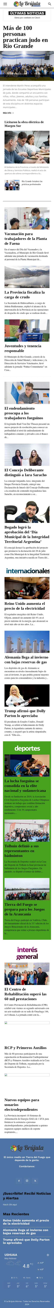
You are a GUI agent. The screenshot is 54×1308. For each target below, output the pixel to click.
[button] (5, 4)
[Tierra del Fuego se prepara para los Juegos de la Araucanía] (27, 889)
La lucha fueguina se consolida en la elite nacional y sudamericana (25, 786)
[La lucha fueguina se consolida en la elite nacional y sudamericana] (27, 765)
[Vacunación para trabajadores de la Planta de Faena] (27, 218)
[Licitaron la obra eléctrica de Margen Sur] (27, 147)
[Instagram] (27, 1181)
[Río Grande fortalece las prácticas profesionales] (12, 185)
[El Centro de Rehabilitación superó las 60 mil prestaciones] (27, 974)
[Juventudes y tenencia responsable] (27, 330)
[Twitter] (35, 1181)
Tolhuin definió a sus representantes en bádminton (21, 851)
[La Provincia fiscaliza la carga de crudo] (27, 277)
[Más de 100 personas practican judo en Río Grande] (27, 66)
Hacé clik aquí (10, 1204)
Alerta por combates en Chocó (27, 18)
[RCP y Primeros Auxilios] (27, 1032)
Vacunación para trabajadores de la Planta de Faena (25, 239)
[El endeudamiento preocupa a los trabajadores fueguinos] (27, 393)
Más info (7, 113)
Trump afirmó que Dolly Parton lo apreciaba (26, 1241)
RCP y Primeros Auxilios (25, 1048)
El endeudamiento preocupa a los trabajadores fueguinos (23, 413)
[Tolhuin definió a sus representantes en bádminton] (27, 830)
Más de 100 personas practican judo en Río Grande (25, 37)
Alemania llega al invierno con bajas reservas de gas (25, 1231)
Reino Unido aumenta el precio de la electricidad (26, 1222)
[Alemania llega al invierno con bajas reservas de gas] (27, 642)
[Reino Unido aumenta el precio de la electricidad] (27, 588)
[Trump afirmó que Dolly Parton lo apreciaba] (27, 695)
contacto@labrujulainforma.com (27, 1169)
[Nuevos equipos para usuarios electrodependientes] (27, 1084)
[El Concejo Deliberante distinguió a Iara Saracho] (27, 455)
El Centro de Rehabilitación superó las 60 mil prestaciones (25, 994)
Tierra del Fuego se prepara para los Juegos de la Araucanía (24, 909)
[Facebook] (19, 1181)
